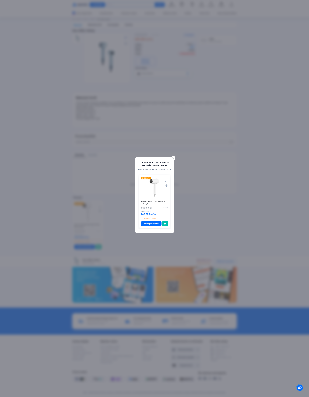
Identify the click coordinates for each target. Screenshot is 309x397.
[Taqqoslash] (166, 185)
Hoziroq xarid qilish (151, 224)
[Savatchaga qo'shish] (165, 223)
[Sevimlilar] (166, 181)
